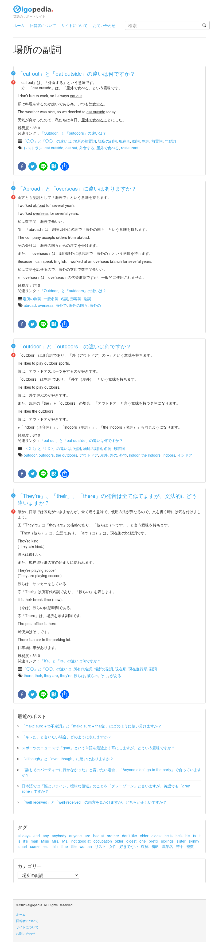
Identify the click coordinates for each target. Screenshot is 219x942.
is (194, 835)
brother (113, 835)
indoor (134, 455)
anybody (59, 835)
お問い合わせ (104, 25)
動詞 (136, 141)
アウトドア (88, 455)
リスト (100, 846)
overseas (45, 305)
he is (169, 835)
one (142, 841)
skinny (194, 841)
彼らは (79, 675)
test (45, 846)
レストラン (33, 147)
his (187, 835)
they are (51, 675)
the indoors (151, 455)
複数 (190, 846)
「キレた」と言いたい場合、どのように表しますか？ (66, 736)
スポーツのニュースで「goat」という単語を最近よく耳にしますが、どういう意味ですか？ (98, 747)
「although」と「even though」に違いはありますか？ (68, 758)
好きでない (128, 846)
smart (22, 846)
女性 (112, 846)
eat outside (54, 147)
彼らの (92, 675)
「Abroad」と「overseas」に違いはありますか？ (77, 188)
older (119, 841)
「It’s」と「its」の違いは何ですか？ (70, 660)
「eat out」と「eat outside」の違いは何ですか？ (76, 73)
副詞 (145, 141)
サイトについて (74, 25)
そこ (104, 675)
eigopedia (33, 11)
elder (144, 835)
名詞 (64, 298)
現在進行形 (137, 668)
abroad (30, 305)
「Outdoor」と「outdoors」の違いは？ (73, 133)
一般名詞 (51, 298)
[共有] (64, 166)
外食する (86, 147)
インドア (184, 455)
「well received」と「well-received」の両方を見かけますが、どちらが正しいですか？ (94, 802)
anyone (75, 835)
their (38, 675)
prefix (153, 841)
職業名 (167, 846)
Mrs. (55, 841)
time (64, 846)
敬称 (144, 846)
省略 (155, 846)
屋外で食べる (107, 147)
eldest (156, 835)
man (34, 841)
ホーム (19, 25)
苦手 (179, 846)
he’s (178, 835)
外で (123, 455)
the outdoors (66, 455)
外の (113, 455)
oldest (131, 841)
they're (66, 675)
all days (24, 835)
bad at (98, 835)
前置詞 (157, 141)
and (36, 835)
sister (181, 841)
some (35, 846)
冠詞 (77, 448)
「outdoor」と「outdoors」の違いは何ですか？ (74, 346)
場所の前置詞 (84, 141)
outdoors (46, 455)
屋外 (104, 455)
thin (55, 846)
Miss (45, 841)
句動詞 (170, 141)
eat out (71, 147)
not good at (81, 841)
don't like (129, 835)
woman (86, 846)
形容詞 (75, 298)
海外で (61, 305)
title (74, 846)
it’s (25, 841)
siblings (167, 841)
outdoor (30, 455)
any (46, 835)
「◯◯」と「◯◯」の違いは (47, 141)
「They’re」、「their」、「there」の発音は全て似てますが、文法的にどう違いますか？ (107, 499)
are (87, 835)
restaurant (129, 147)
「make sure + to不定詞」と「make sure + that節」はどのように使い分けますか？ (92, 725)
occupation (102, 841)
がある (115, 675)
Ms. (65, 841)
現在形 (124, 141)
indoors (169, 455)
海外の (95, 305)
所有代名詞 (82, 668)
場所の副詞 (107, 141)
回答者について (43, 25)
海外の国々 (78, 305)
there (28, 675)
